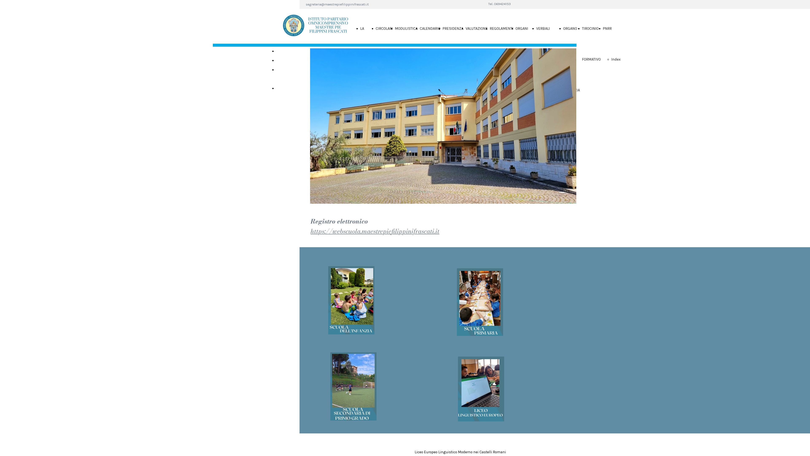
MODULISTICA (406, 28)
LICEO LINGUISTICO (286, 90)
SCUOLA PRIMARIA (284, 62)
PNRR (607, 28)
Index (616, 59)
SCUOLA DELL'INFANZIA (288, 53)
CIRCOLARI (384, 28)
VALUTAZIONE (477, 28)
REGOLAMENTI (501, 28)
